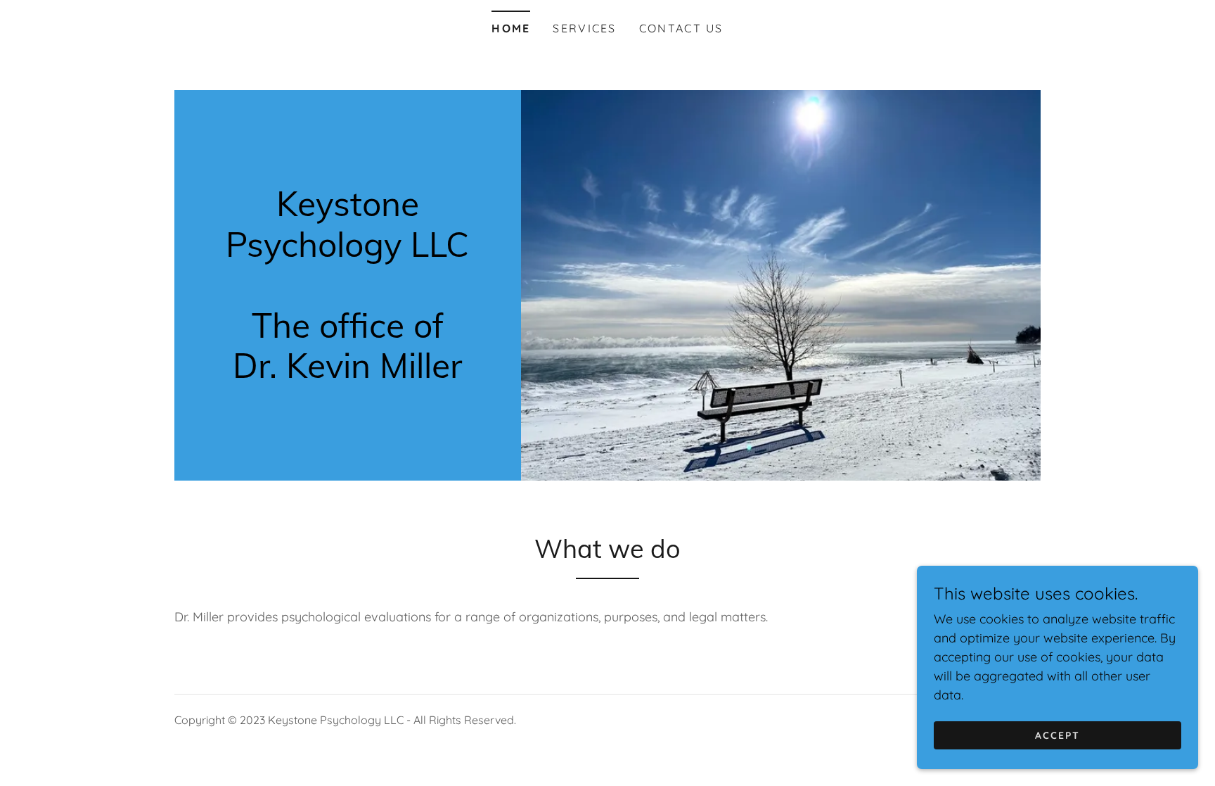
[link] (347, 373)
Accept (1057, 735)
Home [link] (510, 28)
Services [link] (584, 28)
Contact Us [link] (681, 28)
